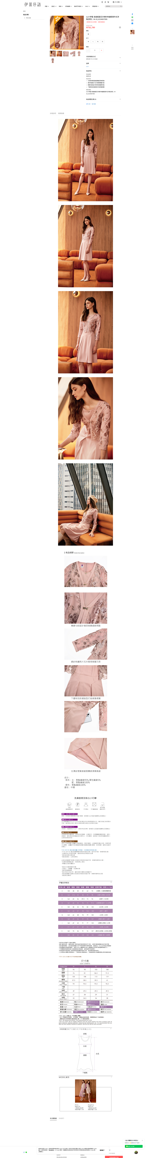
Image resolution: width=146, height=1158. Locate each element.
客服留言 (82, 1155)
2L (102, 41)
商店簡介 (59, 1155)
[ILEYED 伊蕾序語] (32, 4)
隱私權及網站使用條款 (62, 1157)
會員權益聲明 (83, 1157)
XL (98, 41)
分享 (89, 104)
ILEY (87, 66)
